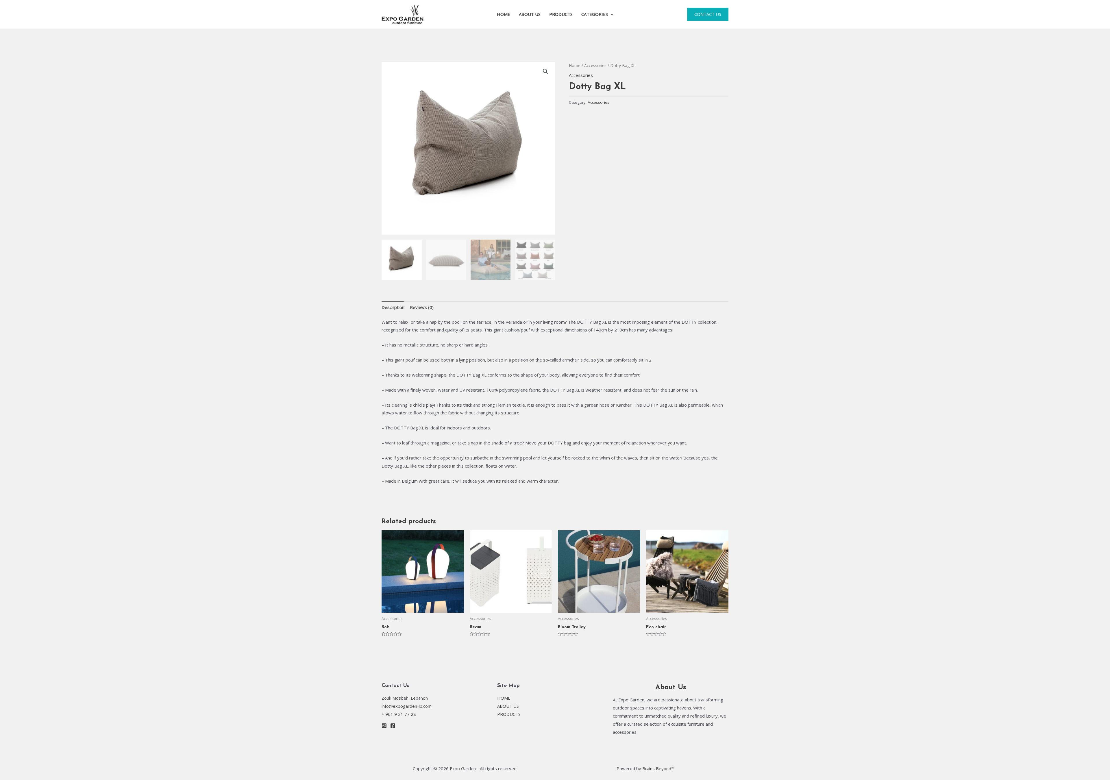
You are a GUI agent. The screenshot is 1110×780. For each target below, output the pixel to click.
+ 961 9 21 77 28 (399, 714)
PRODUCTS (561, 14)
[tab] (393, 307)
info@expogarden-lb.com (407, 706)
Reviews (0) (422, 307)
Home (574, 65)
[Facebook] (392, 725)
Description (393, 307)
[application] (610, 14)
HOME (503, 14)
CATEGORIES (594, 14)
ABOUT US (530, 14)
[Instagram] (384, 725)
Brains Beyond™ (658, 768)
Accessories (595, 65)
